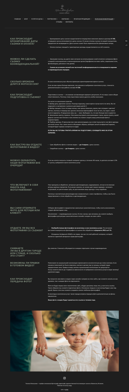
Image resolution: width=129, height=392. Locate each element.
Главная (17, 19)
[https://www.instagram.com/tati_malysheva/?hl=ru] (64, 378)
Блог (26, 19)
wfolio (66, 389)
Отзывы (59, 22)
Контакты (69, 22)
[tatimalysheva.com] (64, 9)
